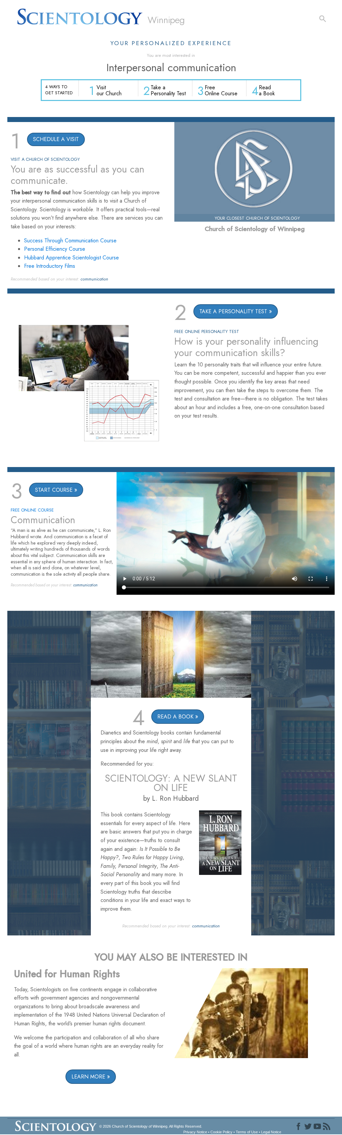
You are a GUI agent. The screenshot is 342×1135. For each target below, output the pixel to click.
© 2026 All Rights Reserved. (150, 1126)
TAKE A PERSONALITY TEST (233, 311)
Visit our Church (109, 90)
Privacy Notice (195, 1132)
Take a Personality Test (168, 90)
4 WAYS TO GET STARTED (58, 90)
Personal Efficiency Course (54, 249)
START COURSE (53, 490)
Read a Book (267, 90)
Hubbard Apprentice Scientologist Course (71, 257)
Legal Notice (271, 1132)
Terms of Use (247, 1132)
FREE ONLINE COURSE (32, 510)
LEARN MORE (88, 1077)
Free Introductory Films (49, 266)
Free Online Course (221, 90)
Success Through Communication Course (70, 240)
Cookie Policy (221, 1132)
